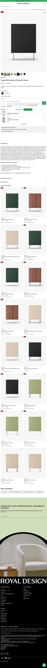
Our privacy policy (31, 105)
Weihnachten (3, 621)
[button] (44, 3)
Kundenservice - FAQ (5, 590)
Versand (2, 592)
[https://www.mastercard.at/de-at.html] (6, 658)
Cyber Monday (4, 620)
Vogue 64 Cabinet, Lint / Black (29, 405)
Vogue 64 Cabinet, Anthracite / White (8, 405)
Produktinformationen (5, 178)
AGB (1, 595)
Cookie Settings (18, 109)
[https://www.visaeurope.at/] (2, 658)
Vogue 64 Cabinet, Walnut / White (7, 331)
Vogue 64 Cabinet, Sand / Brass (30, 480)
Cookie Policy (3, 600)
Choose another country (6, 633)
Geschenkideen (4, 613)
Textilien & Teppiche (28, 593)
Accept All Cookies (28, 109)
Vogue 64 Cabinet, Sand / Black (7, 480)
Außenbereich (26, 598)
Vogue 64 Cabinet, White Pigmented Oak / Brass (10, 256)
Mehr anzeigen (23, 124)
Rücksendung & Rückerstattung (7, 593)
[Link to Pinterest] (2, 654)
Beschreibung (3, 143)
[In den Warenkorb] (44, 113)
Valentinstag (3, 610)
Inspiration (3, 601)
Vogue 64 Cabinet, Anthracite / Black (31, 368)
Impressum (3, 598)
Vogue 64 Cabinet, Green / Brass (7, 219)
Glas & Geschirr (27, 595)
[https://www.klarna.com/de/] (9, 658)
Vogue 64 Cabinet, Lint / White (29, 442)
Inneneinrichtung (27, 592)
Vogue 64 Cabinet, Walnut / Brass (30, 219)
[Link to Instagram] (8, 654)
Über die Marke (4, 182)
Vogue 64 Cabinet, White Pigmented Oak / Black (33, 331)
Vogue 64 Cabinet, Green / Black (30, 256)
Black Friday (3, 618)
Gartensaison (3, 615)
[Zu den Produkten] (23, 113)
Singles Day (3, 616)
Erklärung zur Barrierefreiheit (6, 603)
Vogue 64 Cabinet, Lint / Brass (6, 442)
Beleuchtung (26, 590)
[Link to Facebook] (5, 654)
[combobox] (23, 93)
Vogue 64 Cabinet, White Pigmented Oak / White (10, 368)
